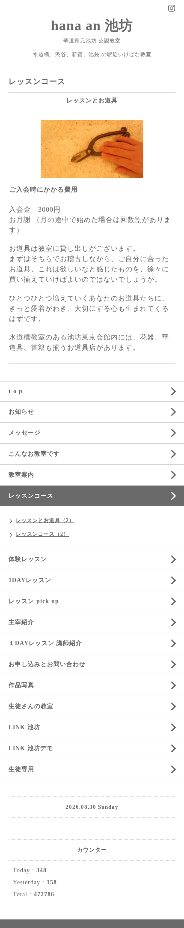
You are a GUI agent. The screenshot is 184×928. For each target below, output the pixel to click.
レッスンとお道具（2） (45, 520)
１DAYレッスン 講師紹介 (45, 643)
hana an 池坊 (92, 25)
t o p (16, 391)
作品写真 (21, 685)
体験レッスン (28, 559)
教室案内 (21, 475)
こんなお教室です (34, 453)
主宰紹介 (21, 622)
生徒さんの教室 (31, 706)
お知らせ (21, 411)
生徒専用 (21, 769)
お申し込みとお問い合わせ (47, 664)
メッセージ (25, 432)
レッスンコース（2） (42, 534)
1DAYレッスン (30, 580)
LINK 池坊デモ (31, 748)
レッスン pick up (34, 601)
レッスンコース (31, 496)
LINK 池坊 (24, 727)
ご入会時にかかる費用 (43, 189)
